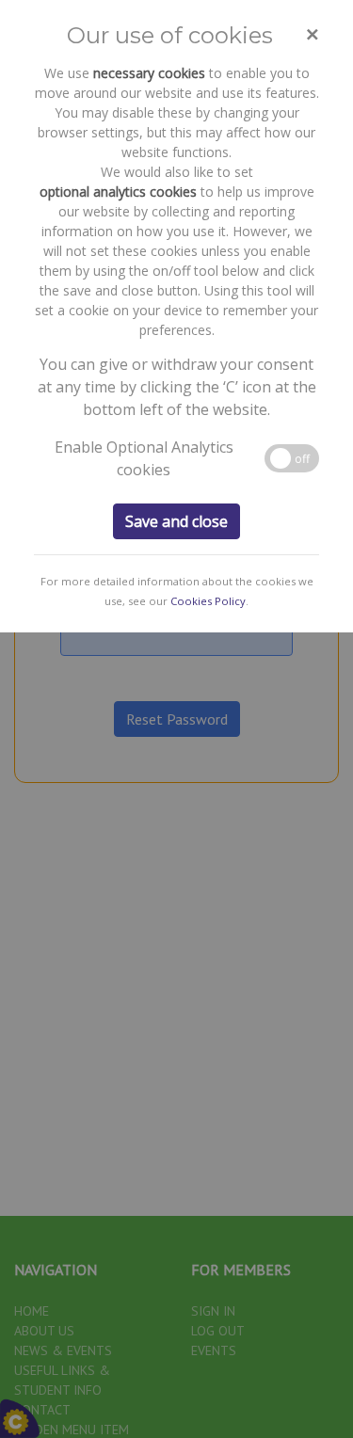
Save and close (176, 521)
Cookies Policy (208, 601)
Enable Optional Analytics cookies (144, 458)
